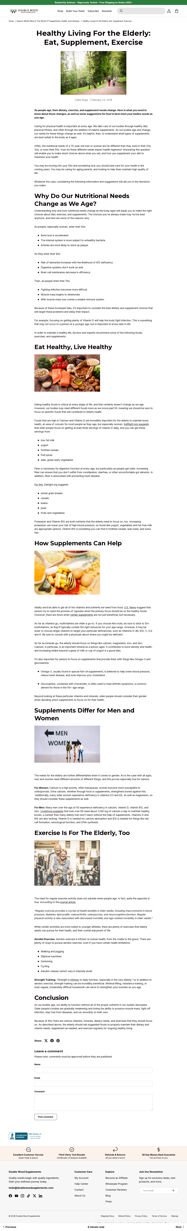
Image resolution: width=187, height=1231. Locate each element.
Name (37, 1064)
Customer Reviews (116, 1189)
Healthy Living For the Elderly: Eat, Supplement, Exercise (107, 21)
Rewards (107, 11)
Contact (79, 1189)
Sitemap (174, 1216)
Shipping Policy (107, 1216)
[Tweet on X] (46, 1041)
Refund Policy (125, 1216)
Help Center (81, 1183)
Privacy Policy (141, 1216)
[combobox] (141, 11)
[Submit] (121, 11)
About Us (79, 1195)
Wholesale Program (116, 1183)
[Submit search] (121, 11)
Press (108, 1201)
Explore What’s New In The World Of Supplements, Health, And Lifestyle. (48, 21)
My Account (81, 1177)
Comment (39, 1091)
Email (37, 1078)
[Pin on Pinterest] (58, 1041)
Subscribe (93, 11)
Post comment (45, 1117)
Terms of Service (159, 1216)
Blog (108, 1195)
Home (11, 21)
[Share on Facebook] (52, 1041)
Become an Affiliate (116, 1177)
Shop (60, 11)
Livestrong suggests (51, 811)
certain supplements (81, 614)
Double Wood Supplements (28, 1216)
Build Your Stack (75, 11)
